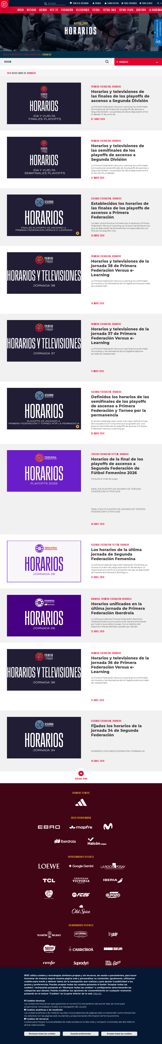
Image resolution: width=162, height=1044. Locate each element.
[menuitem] (20, 10)
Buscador (45, 3)
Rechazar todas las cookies (42, 1034)
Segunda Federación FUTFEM (105, 544)
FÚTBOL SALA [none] (109, 10)
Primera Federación (101, 86)
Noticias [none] (31, 10)
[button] (161, 3)
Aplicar (107, 61)
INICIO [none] (20, 10)
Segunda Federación (101, 198)
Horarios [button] (123, 62)
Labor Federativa (31, 54)
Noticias (16, 54)
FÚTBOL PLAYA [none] (126, 10)
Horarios (116, 86)
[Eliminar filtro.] (117, 62)
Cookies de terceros (37, 1019)
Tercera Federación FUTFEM (104, 454)
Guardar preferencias (80, 1034)
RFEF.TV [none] (54, 10)
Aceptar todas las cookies (119, 1034)
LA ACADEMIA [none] (155, 10)
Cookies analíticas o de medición (44, 1010)
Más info (97, 993)
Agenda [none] (43, 10)
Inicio (6, 54)
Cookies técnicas (35, 1001)
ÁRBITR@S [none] (141, 10)
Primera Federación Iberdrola (116, 598)
